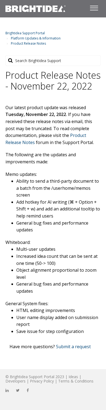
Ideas (73, 376)
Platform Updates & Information (36, 38)
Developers (15, 381)
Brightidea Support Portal (25, 33)
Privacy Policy (42, 381)
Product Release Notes (28, 43)
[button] (94, 7)
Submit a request (73, 347)
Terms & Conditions (75, 381)
